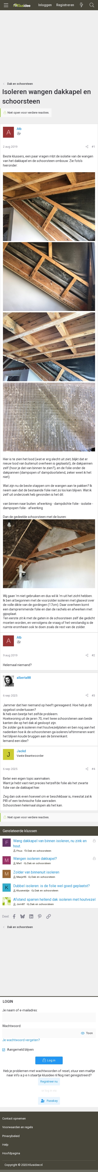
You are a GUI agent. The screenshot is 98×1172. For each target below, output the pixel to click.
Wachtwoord (11, 1026)
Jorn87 (20, 904)
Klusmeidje (22, 890)
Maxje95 (21, 877)
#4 (93, 769)
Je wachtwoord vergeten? (21, 1040)
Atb (19, 129)
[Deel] (87, 146)
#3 (93, 695)
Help (5, 1144)
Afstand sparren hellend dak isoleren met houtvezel (54, 899)
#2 (93, 655)
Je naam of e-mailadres (19, 1010)
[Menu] (6, 5)
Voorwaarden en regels (17, 1127)
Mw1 (19, 863)
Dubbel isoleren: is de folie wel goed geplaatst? (51, 886)
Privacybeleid (11, 1136)
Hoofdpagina (11, 1153)
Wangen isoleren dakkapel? (35, 858)
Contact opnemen (14, 1118)
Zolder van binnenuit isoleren (36, 872)
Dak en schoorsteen (39, 850)
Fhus (19, 850)
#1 (93, 146)
